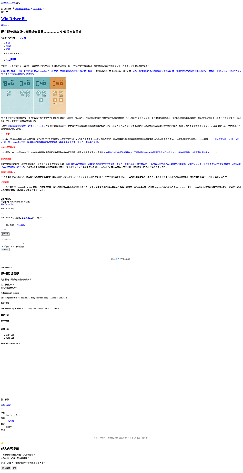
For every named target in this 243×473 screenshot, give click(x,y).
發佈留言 (5, 250)
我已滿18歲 (6, 468)
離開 (14, 468)
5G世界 (11, 59)
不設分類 (22, 38)
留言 (30, 218)
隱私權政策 (136, 438)
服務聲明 (145, 438)
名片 (8, 49)
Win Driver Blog (15, 18)
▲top (3, 229)
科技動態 (21, 225)
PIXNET (102, 438)
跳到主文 (5, 25)
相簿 (8, 43)
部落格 (9, 46)
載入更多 (5, 234)
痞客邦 (25, 218)
